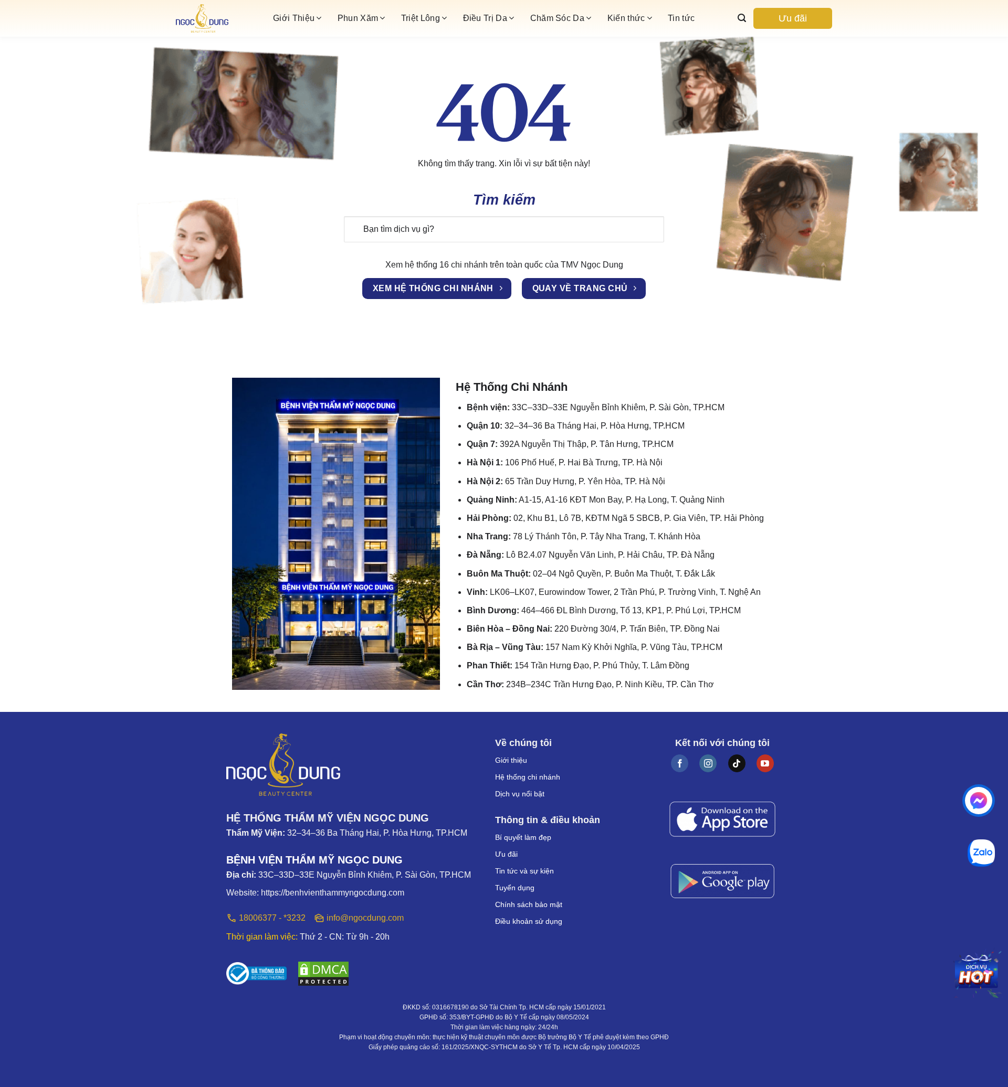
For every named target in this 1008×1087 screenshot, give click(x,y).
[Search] (742, 18)
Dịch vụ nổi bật (519, 794)
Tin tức (681, 18)
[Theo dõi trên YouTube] (765, 763)
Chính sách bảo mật (528, 904)
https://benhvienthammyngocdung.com (332, 892)
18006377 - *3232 (272, 917)
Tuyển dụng (514, 887)
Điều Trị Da (485, 18)
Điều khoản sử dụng (528, 921)
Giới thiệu (511, 760)
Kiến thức (626, 18)
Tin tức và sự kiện (524, 871)
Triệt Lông (420, 18)
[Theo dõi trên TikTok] (737, 763)
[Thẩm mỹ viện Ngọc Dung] (220, 18)
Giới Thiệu (293, 18)
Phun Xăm (358, 18)
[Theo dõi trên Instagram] (708, 763)
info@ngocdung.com (365, 917)
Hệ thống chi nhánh (527, 777)
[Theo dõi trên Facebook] (679, 763)
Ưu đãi (793, 18)
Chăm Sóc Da (557, 18)
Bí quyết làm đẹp (523, 837)
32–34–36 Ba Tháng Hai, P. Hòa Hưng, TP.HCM (377, 832)
